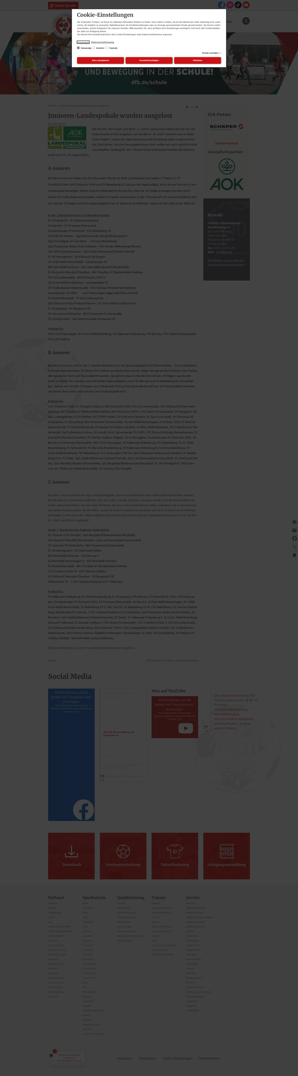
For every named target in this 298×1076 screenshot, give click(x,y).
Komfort (100, 48)
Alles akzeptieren (100, 60)
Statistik (113, 48)
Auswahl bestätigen (149, 60)
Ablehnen (197, 60)
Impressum (83, 42)
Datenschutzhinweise (102, 42)
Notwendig (86, 48)
